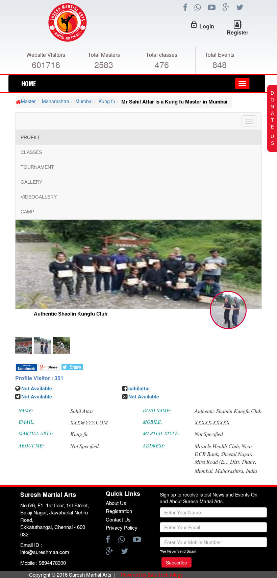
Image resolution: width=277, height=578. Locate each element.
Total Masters (104, 55)
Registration (119, 510)
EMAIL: (27, 422)
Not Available (36, 388)
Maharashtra (55, 101)
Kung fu (107, 101)
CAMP (27, 211)
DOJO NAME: (157, 410)
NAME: (26, 410)
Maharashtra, (230, 470)
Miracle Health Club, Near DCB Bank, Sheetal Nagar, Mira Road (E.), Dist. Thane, (225, 453)
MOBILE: (152, 422)
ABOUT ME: (31, 445)
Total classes (161, 55)
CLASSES (31, 152)
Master (28, 101)
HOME (28, 83)
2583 (103, 64)
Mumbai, (204, 470)
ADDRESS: (154, 445)
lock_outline (194, 24)
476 (162, 64)
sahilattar (139, 388)
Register (237, 32)
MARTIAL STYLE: (161, 433)
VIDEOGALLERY (39, 197)
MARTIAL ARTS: (36, 433)
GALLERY (31, 182)
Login (206, 26)
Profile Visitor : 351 (39, 378)
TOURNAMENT (37, 167)
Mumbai (84, 101)
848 (219, 64)
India (251, 470)
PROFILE (31, 137)
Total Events (219, 55)
